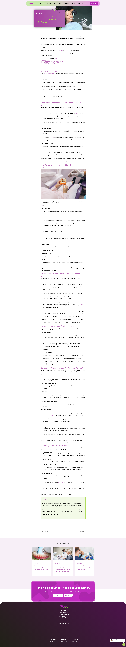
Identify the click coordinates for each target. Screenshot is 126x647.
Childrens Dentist (64, 641)
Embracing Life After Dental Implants (47, 67)
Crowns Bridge (52, 641)
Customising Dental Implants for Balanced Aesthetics (50, 65)
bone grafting (68, 419)
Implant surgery (53, 415)
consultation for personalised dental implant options (58, 99)
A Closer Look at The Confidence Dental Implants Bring (50, 63)
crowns (76, 113)
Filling (42, 205)
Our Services (59, 3)
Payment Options (67, 3)
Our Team (53, 3)
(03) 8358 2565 (64, 619)
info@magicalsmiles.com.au (64, 623)
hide (56, 58)
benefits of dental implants (73, 314)
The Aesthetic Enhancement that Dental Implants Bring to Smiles (52, 61)
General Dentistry (64, 639)
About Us (41, 3)
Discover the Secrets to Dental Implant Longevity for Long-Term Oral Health (41, 567)
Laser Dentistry (75, 639)
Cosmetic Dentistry (52, 639)
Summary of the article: (45, 60)
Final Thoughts (43, 68)
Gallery (79, 3)
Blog (82, 3)
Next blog (82, 531)
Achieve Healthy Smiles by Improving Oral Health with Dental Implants (84, 567)
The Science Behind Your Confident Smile (48, 64)
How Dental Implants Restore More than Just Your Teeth (50, 62)
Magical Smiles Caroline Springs (49, 509)
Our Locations (47, 3)
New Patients (74, 3)
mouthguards (60, 482)
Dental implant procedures (48, 73)
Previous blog (45, 531)
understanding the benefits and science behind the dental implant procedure (56, 52)
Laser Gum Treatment (75, 641)
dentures (52, 137)
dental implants (56, 42)
